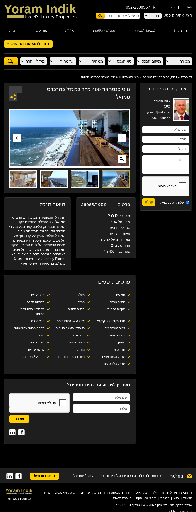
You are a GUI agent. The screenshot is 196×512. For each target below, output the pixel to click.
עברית (171, 7)
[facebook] (18, 476)
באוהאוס (141, 492)
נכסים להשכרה (103, 30)
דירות (128, 492)
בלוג (12, 30)
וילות (154, 492)
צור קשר (40, 30)
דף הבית (180, 30)
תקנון (138, 498)
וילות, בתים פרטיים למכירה (160, 77)
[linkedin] (9, 476)
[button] (17, 138)
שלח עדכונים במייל (172, 202)
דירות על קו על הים (93, 492)
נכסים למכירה (144, 30)
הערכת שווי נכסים (66, 492)
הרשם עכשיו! (44, 476)
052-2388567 (138, 7)
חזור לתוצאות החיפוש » (28, 43)
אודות (69, 30)
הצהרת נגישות (122, 498)
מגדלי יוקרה (169, 492)
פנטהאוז (114, 492)
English (187, 7)
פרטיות (164, 498)
